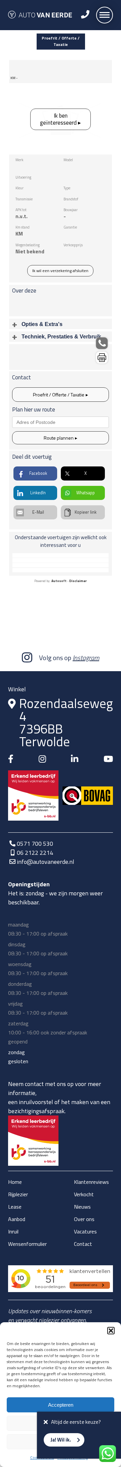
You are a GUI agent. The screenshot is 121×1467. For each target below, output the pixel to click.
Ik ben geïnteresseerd (58, 119)
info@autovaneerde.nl (45, 861)
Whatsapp (85, 493)
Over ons (84, 1219)
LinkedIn (38, 493)
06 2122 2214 (35, 852)
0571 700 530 (35, 843)
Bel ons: (102, 343)
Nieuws (82, 1207)
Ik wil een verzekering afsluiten (60, 270)
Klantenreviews (91, 1182)
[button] (111, 1330)
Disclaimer (78, 580)
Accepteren (60, 1405)
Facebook (38, 473)
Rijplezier (18, 1194)
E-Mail (38, 512)
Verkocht (84, 1194)
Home (15, 1182)
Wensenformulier (27, 1244)
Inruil (13, 1231)
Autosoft (59, 580)
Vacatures (85, 1231)
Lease (15, 1207)
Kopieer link (85, 512)
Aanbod (16, 1219)
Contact (83, 1244)
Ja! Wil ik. (60, 1440)
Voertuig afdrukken (102, 357)
